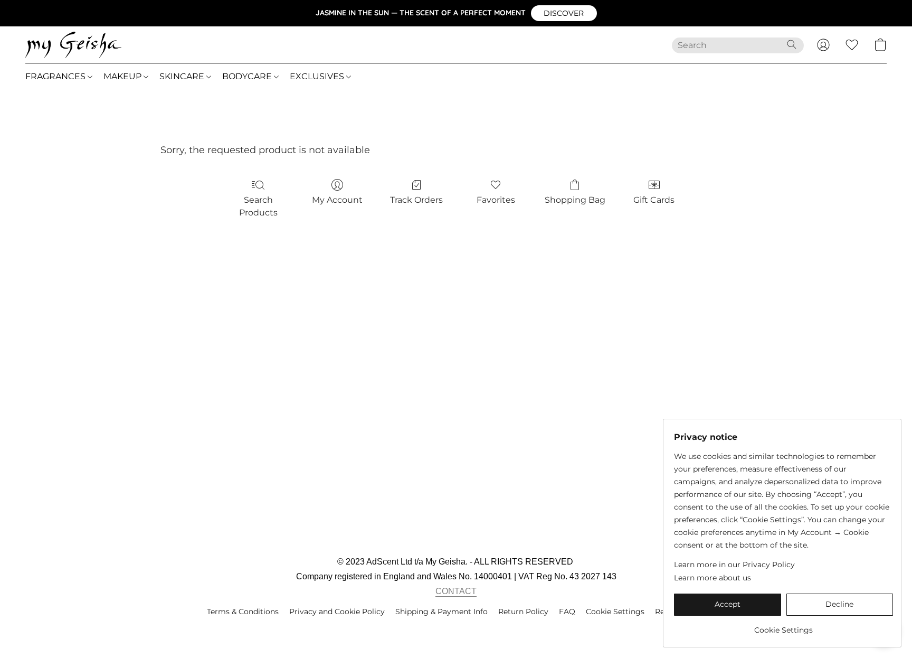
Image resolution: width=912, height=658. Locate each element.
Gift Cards (653, 200)
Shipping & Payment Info (441, 611)
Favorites (496, 200)
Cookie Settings (615, 611)
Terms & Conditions (243, 611)
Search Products (258, 206)
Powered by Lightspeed (456, 629)
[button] (564, 13)
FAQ (567, 611)
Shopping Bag (575, 200)
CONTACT (456, 591)
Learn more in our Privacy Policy (734, 564)
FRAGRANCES (56, 76)
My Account (337, 200)
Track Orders (416, 200)
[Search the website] (792, 44)
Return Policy (523, 611)
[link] (783, 626)
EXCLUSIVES (318, 76)
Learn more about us (712, 577)
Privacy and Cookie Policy (337, 611)
